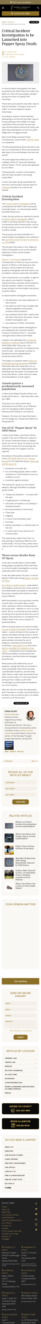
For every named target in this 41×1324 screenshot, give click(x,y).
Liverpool (6, 187)
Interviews (10, 1078)
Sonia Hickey (12, 52)
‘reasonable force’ (20, 645)
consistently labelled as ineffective (19, 341)
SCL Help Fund (11, 1074)
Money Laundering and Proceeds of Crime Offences (19, 1088)
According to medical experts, (14, 585)
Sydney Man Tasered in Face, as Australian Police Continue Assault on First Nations (25, 875)
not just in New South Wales (14, 629)
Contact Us (10, 1171)
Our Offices (10, 1167)
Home (4, 22)
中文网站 (8, 1188)
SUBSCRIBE (20, 802)
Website (13, 752)
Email (7, 752)
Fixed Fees (9, 1151)
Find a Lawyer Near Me (15, 1175)
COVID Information (13, 1083)
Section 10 (9, 1183)
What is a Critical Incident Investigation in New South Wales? (25, 824)
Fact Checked (10, 57)
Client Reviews (11, 1159)
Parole (8, 1093)
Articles (10, 22)
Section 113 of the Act (11, 259)
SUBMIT (20, 1037)
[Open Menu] (3, 7)
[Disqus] (20, 937)
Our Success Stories (14, 1155)
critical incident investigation (18, 204)
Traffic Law (10, 1062)
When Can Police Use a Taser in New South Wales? (25, 886)
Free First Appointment (15, 1163)
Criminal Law (11, 1058)
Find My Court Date (13, 1179)
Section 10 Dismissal (14, 1070)
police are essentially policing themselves (19, 362)
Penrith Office (30, 1293)
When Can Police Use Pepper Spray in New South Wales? (25, 836)
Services (8, 1066)
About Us (9, 1147)
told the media (33, 140)
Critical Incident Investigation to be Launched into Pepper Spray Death (19, 37)
